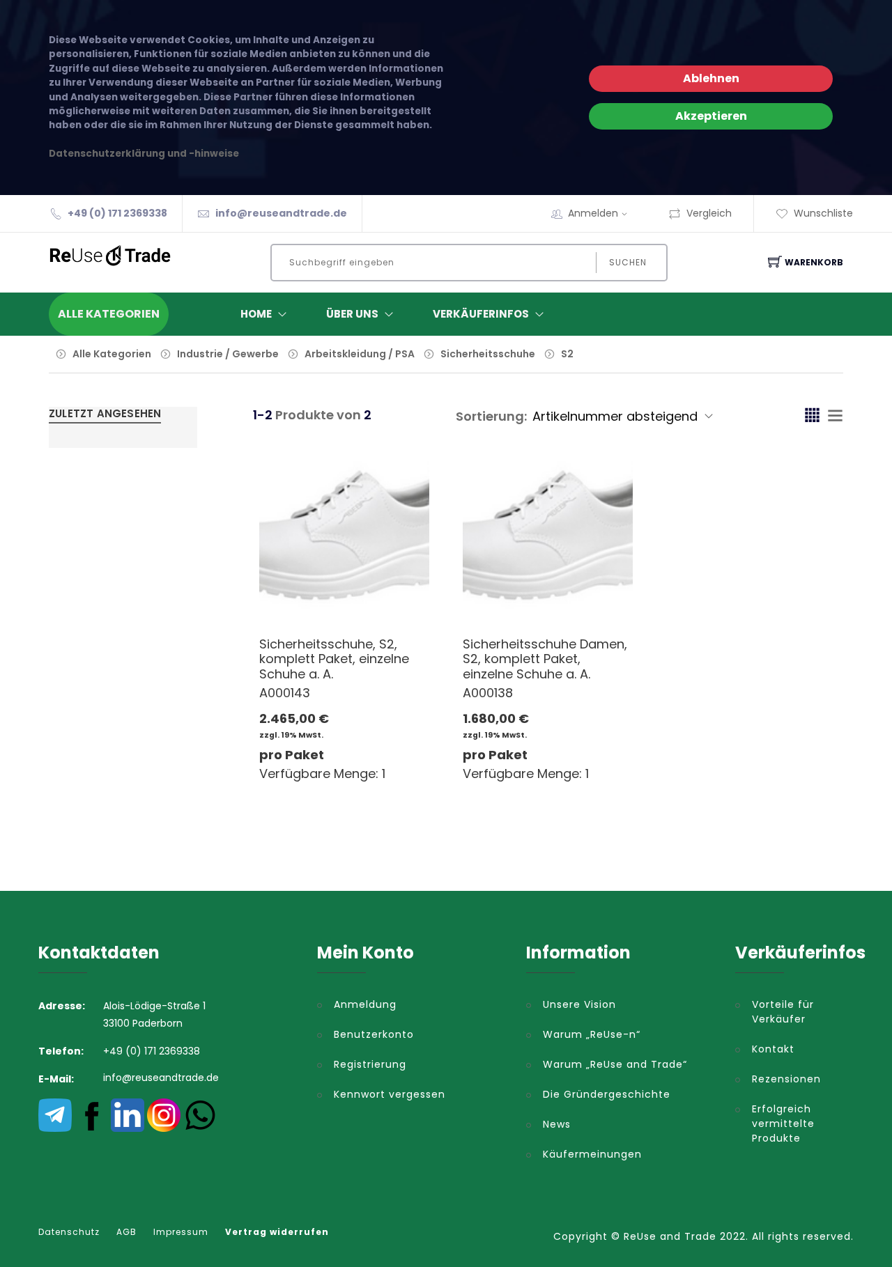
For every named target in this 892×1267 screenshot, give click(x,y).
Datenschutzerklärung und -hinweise (144, 153)
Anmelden (593, 213)
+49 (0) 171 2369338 (117, 213)
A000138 (488, 692)
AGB (126, 1232)
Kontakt (773, 1049)
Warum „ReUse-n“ (591, 1034)
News (557, 1124)
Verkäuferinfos (481, 313)
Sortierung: (491, 416)
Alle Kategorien (111, 354)
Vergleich (709, 213)
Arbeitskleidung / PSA (360, 354)
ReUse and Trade (670, 1236)
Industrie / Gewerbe (228, 354)
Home (256, 313)
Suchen (628, 262)
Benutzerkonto (374, 1034)
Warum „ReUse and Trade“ (615, 1064)
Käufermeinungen (592, 1154)
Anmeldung (365, 1004)
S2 (567, 354)
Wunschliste (823, 213)
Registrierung (370, 1064)
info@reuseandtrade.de (281, 213)
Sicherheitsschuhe (488, 354)
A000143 (284, 692)
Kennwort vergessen (389, 1094)
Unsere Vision (579, 1004)
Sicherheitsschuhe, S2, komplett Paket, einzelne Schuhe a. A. (334, 659)
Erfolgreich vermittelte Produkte (783, 1123)
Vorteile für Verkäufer (783, 1011)
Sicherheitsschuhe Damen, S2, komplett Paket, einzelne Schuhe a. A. (545, 659)
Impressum (180, 1232)
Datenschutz (69, 1232)
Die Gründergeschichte (606, 1094)
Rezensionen (786, 1079)
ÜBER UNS (352, 313)
